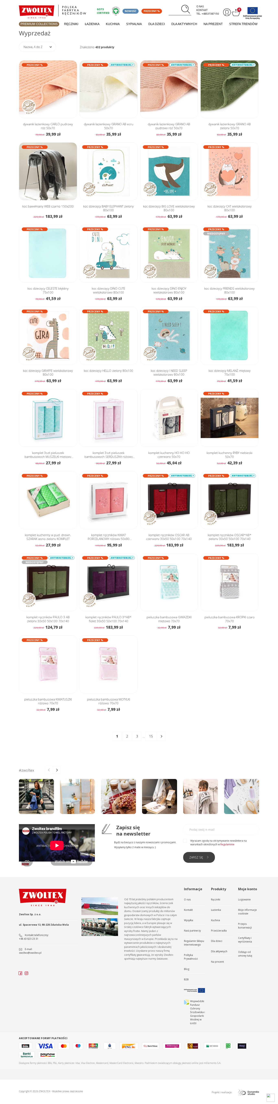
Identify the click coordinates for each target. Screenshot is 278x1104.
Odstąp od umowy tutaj (245, 953)
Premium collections (39, 24)
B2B (186, 979)
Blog (186, 969)
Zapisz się (196, 857)
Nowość (130, 11)
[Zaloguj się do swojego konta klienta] (226, 12)
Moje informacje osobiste (247, 911)
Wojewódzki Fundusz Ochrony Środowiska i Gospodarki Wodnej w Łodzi (197, 1012)
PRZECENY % (152, 11)
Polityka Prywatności (191, 956)
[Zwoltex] (55, 10)
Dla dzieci (156, 24)
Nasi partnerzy (192, 930)
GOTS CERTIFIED (103, 11)
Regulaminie (227, 844)
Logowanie (244, 899)
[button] (57, 770)
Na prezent (213, 24)
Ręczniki (71, 24)
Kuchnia (113, 24)
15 (151, 736)
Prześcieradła (219, 930)
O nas (200, 6)
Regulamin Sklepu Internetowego (194, 942)
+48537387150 (210, 13)
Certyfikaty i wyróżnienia (245, 939)
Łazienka (92, 24)
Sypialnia (134, 24)
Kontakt (202, 10)
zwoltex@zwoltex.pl (30, 953)
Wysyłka (188, 920)
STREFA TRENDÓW (243, 24)
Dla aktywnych (184, 24)
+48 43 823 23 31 (28, 938)
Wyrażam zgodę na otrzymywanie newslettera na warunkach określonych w (218, 842)
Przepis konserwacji (245, 925)
